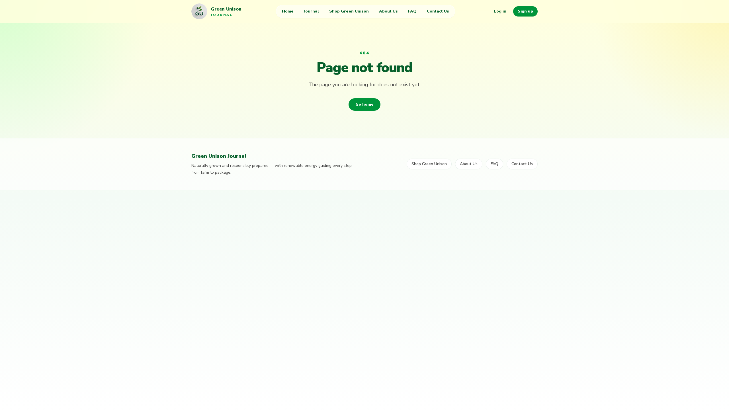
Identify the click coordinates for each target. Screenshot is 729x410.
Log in (500, 11)
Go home (364, 104)
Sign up (525, 11)
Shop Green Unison (349, 11)
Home (288, 11)
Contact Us (438, 11)
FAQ (412, 11)
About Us (388, 11)
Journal (311, 11)
